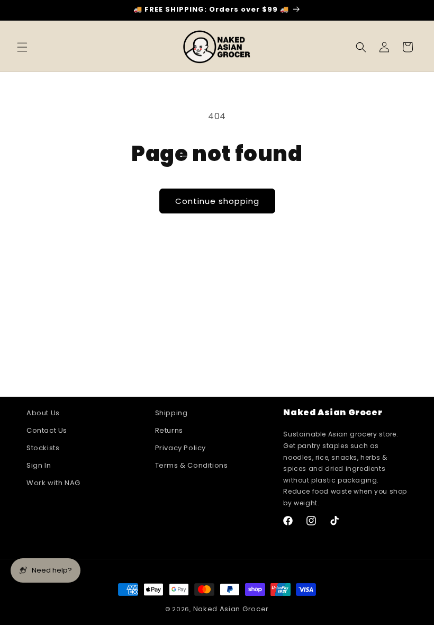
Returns (169, 430)
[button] (22, 47)
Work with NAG (53, 483)
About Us (43, 413)
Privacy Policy (180, 448)
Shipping (171, 413)
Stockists (42, 448)
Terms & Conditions (191, 465)
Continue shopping (217, 201)
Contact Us (46, 430)
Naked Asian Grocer (231, 609)
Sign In (38, 465)
